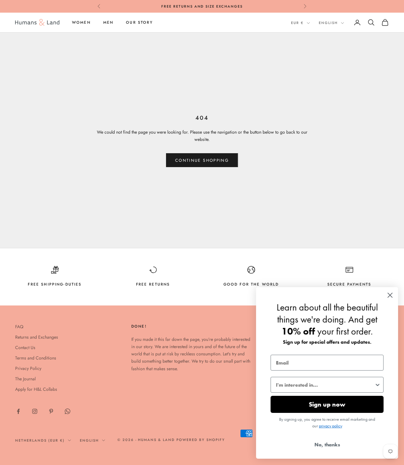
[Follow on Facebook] (18, 411)
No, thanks (327, 444)
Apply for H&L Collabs (36, 389)
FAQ (19, 326)
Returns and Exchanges (36, 337)
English (328, 22)
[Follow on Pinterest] (51, 411)
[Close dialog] (389, 295)
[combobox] (325, 384)
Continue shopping (202, 160)
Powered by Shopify (200, 439)
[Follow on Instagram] (35, 411)
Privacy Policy (28, 368)
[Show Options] (377, 384)
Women (81, 22)
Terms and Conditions (35, 358)
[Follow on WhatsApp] (67, 411)
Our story (139, 22)
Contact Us (25, 347)
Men (108, 22)
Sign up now (326, 404)
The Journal (25, 379)
